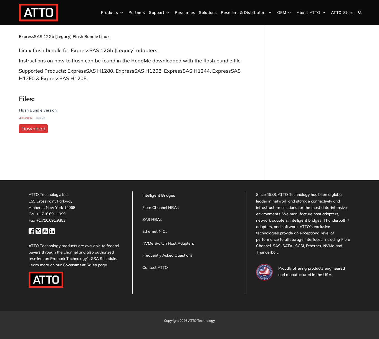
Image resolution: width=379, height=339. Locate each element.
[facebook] (32, 230)
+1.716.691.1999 (50, 213)
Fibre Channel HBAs (160, 207)
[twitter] (39, 230)
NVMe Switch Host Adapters (168, 243)
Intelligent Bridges (158, 195)
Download (33, 128)
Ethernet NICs (154, 231)
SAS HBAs (152, 219)
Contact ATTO (155, 267)
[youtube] (45, 230)
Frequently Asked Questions (167, 255)
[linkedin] (52, 230)
